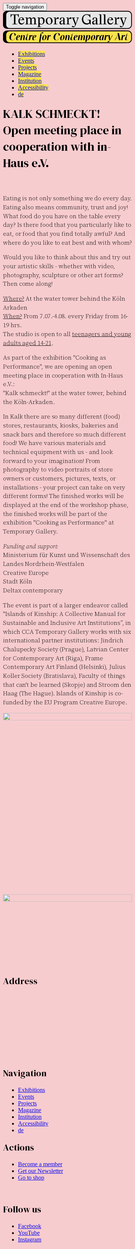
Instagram (29, 1239)
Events (26, 1096)
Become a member (40, 1164)
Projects (27, 1103)
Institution (30, 1117)
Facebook (29, 1226)
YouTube (29, 1233)
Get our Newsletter (40, 1171)
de (21, 1130)
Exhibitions (31, 1090)
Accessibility (33, 1123)
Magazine (29, 1110)
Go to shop (31, 1177)
